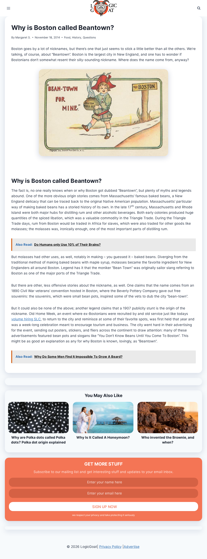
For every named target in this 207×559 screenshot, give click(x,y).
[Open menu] (8, 8)
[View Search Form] (198, 8)
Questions (89, 37)
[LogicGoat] (103, 8)
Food (67, 37)
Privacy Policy (110, 547)
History (76, 37)
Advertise (131, 547)
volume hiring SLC (26, 319)
